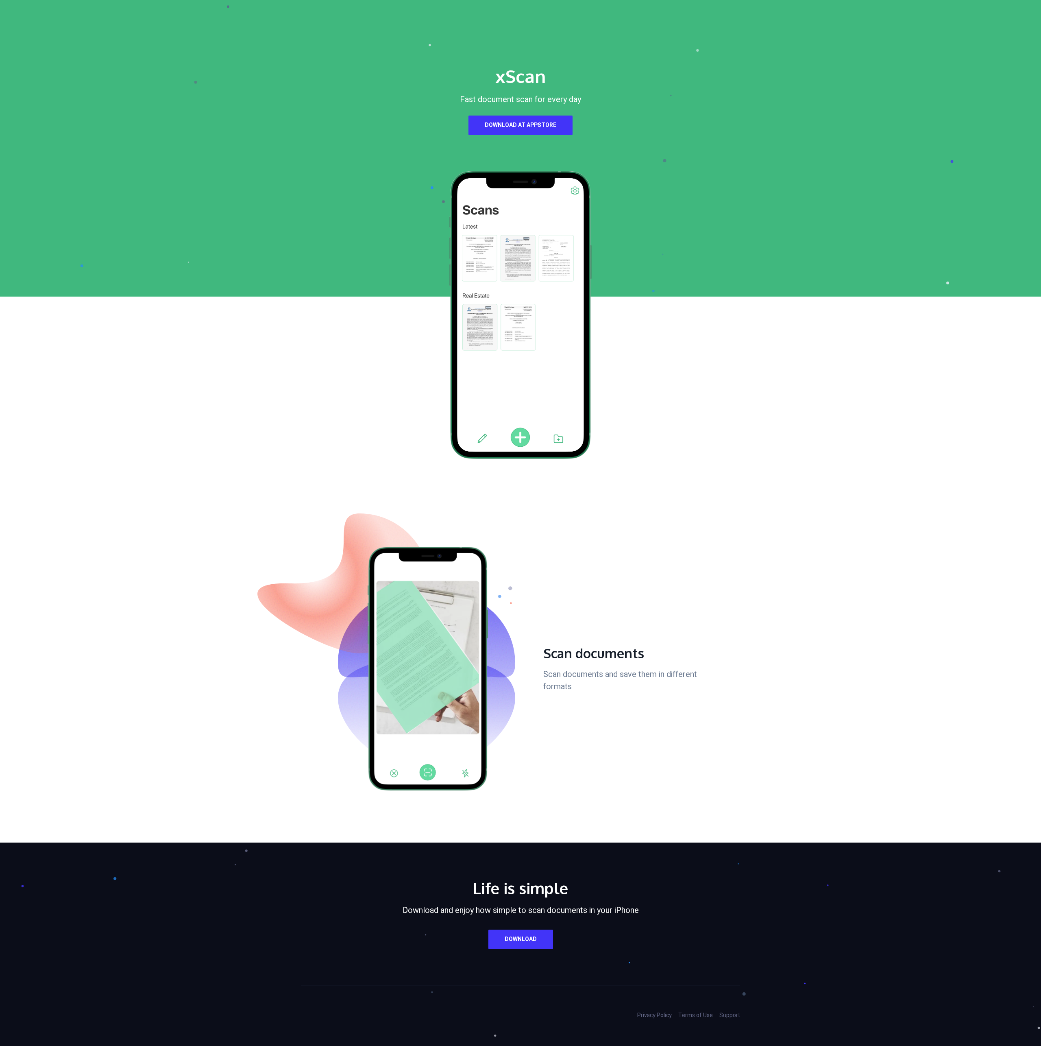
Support (729, 1015)
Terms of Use (695, 1015)
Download (521, 939)
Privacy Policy (654, 1015)
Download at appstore (520, 125)
